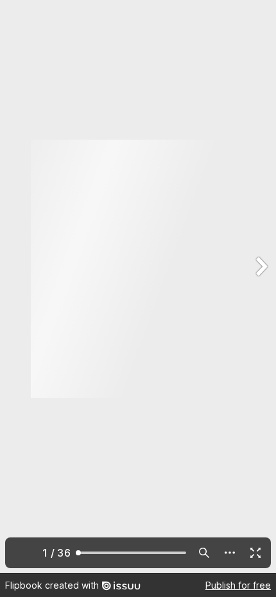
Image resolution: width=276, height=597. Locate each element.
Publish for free (238, 585)
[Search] (204, 553)
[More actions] (230, 553)
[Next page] (260, 286)
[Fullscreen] (255, 553)
